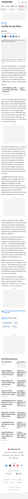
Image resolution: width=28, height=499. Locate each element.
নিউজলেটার (19, 482)
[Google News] (21, 465)
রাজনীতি (12, 6)
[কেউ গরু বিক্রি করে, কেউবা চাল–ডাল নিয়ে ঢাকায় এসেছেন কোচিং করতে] (23, 89)
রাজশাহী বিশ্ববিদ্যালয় (7, 323)
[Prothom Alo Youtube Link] (18, 465)
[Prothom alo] (7, 2)
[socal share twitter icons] (5, 37)
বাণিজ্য (19, 6)
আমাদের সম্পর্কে (7, 480)
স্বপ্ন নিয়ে (14, 326)
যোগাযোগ (13, 482)
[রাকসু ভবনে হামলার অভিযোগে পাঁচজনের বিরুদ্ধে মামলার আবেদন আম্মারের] (22, 394)
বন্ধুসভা (11, 455)
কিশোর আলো (14, 452)
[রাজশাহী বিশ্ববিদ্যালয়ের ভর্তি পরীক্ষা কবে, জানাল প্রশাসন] (22, 425)
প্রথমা (10, 458)
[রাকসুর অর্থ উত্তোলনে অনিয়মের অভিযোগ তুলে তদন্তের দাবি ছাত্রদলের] (22, 374)
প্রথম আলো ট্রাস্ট (6, 455)
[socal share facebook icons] (2, 37)
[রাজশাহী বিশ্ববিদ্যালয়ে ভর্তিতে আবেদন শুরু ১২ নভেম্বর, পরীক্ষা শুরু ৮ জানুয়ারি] (22, 436)
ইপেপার (22, 455)
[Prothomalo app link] (9, 474)
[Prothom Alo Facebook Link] (7, 465)
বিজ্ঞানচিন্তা (20, 452)
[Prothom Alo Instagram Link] (14, 465)
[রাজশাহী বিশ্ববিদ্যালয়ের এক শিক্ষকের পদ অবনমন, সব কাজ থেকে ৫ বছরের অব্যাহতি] (22, 405)
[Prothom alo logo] (14, 450)
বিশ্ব (16, 6)
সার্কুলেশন (20, 480)
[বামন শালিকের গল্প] (22, 364)
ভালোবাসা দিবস (6, 326)
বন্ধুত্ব (16, 323)
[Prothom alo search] (19, 2)
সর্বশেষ (2, 6)
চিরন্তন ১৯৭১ (17, 455)
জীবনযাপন (4, 23)
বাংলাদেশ (7, 6)
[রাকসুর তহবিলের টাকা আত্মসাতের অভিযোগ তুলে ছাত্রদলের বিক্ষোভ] (22, 384)
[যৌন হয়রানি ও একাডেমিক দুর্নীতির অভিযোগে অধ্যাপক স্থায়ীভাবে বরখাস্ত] (22, 415)
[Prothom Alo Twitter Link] (11, 465)
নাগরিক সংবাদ (7, 452)
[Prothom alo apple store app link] (19, 474)
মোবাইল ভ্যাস (15, 458)
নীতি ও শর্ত (6, 482)
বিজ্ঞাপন (14, 480)
